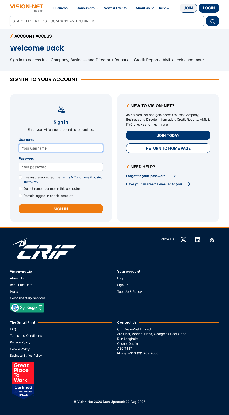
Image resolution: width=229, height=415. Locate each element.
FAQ (13, 329)
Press (14, 291)
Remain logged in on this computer (49, 196)
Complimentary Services (27, 298)
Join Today (168, 135)
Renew (164, 8)
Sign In (61, 208)
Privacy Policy (20, 342)
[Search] (212, 21)
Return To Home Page (168, 148)
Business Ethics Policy (26, 355)
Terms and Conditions (26, 335)
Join (188, 8)
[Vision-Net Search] (26, 8)
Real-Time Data (21, 285)
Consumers (85, 8)
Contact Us (126, 322)
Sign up (122, 285)
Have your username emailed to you (154, 184)
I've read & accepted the (63, 179)
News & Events (115, 8)
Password (26, 158)
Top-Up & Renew (130, 291)
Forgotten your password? (147, 176)
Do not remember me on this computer (52, 188)
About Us (143, 8)
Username (26, 139)
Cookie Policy (20, 349)
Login (209, 8)
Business (60, 8)
